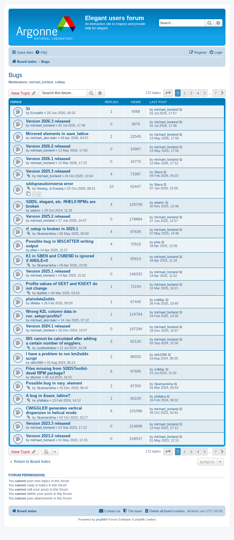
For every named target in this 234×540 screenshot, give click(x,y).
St (28, 108)
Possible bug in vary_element (54, 383)
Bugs (15, 75)
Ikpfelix (42, 293)
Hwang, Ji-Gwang (50, 188)
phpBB (101, 519)
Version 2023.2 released (48, 436)
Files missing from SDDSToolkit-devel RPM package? (57, 370)
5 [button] (205, 93)
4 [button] (198, 93)
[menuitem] (41, 52)
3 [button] (191, 93)
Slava (158, 172)
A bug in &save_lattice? (48, 395)
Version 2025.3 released (48, 171)
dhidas (35, 303)
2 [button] (184, 93)
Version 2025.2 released (48, 216)
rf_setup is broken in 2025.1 (52, 229)
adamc (35, 210)
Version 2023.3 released (48, 423)
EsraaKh (36, 113)
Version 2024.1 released (48, 326)
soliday (60, 82)
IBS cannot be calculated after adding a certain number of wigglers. (61, 340)
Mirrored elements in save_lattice (57, 133)
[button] (167, 93)
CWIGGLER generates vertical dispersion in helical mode (54, 410)
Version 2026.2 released (48, 146)
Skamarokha (46, 233)
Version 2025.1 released (48, 271)
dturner (35, 377)
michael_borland (41, 82)
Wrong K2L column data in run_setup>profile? (51, 313)
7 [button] (215, 93)
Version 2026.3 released (48, 121)
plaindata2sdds (40, 299)
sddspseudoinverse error (49, 183)
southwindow (46, 348)
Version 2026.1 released (48, 158)
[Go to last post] (181, 109)
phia (33, 250)
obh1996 (36, 362)
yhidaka (42, 400)
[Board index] (47, 27)
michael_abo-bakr (43, 138)
